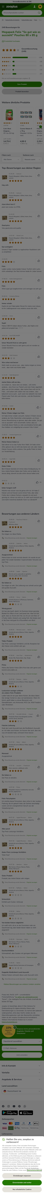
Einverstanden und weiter (22, 1182)
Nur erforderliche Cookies (22, 1189)
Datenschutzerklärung (34, 1170)
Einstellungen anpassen (22, 1176)
